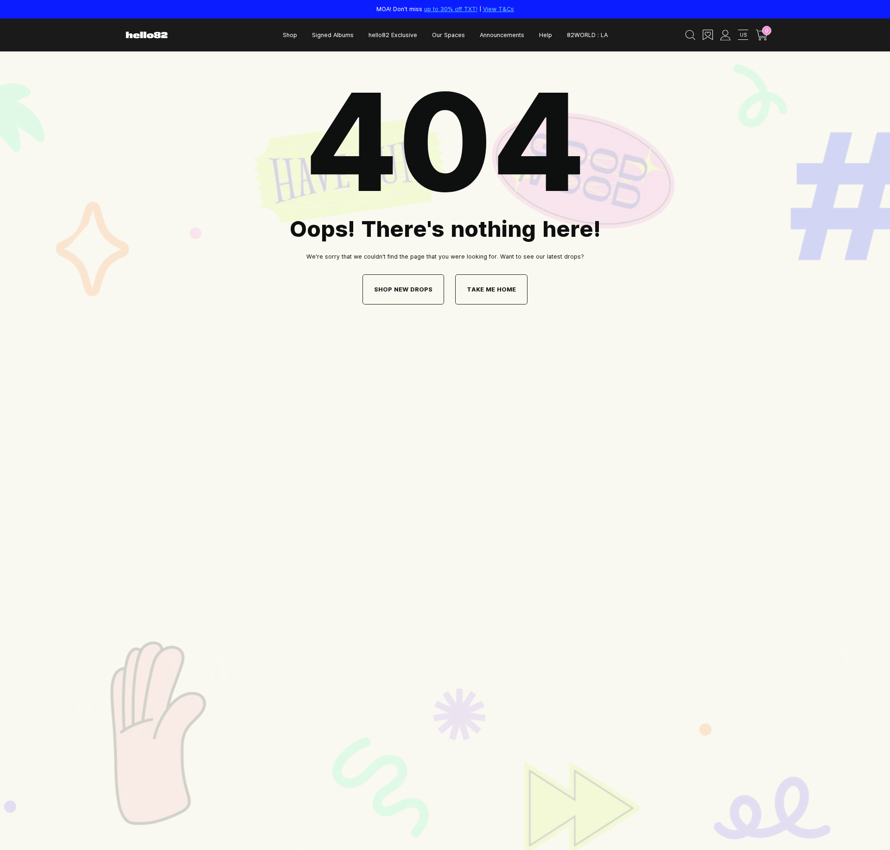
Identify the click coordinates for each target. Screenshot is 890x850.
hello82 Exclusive (393, 35)
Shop (290, 35)
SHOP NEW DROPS (403, 289)
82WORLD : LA (587, 35)
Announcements (502, 35)
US (743, 34)
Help (545, 35)
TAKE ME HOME (491, 289)
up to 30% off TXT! (450, 9)
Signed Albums (333, 35)
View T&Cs (498, 9)
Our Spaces (448, 35)
